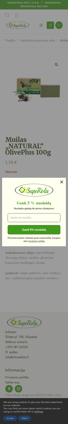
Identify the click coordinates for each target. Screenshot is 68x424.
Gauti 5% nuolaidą (34, 229)
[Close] (62, 182)
